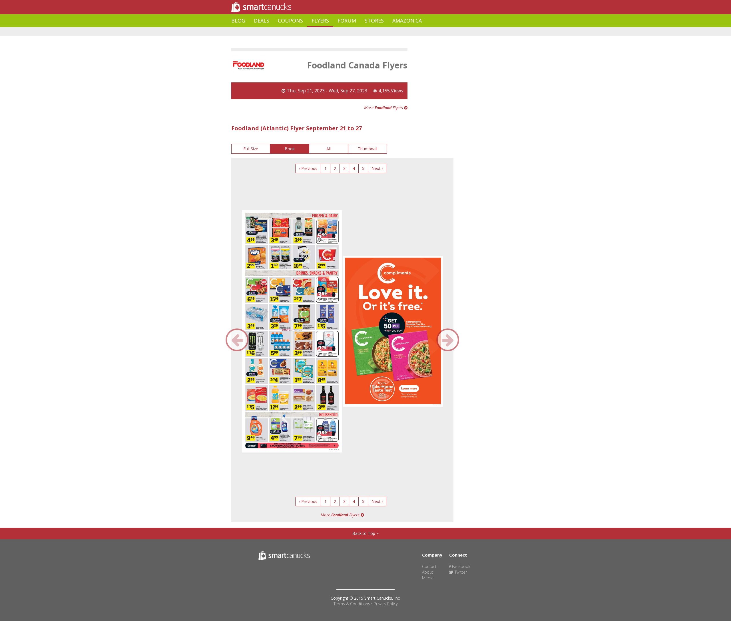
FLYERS (320, 20)
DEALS (261, 20)
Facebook (460, 566)
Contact (429, 566)
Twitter (460, 572)
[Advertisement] (335, 31)
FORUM (347, 20)
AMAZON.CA (407, 20)
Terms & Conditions (352, 603)
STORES (374, 20)
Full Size (250, 148)
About (427, 572)
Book (290, 148)
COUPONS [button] (290, 20)
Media (427, 578)
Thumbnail (367, 148)
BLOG (238, 20)
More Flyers (384, 107)
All (328, 148)
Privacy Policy (385, 603)
